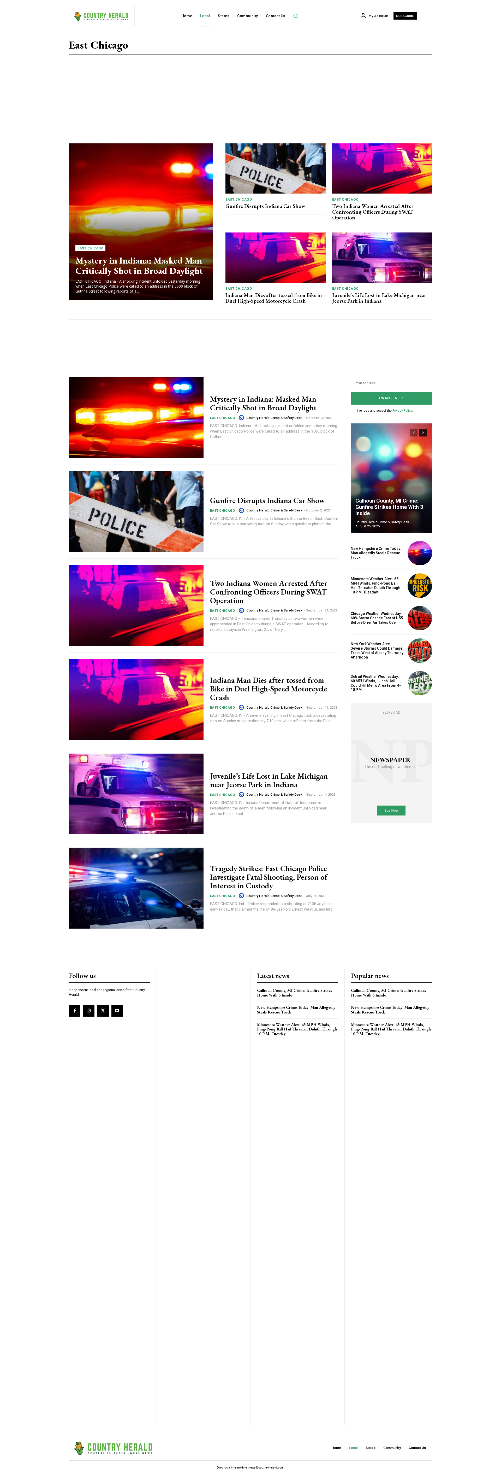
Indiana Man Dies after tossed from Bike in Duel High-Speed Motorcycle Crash (273, 298)
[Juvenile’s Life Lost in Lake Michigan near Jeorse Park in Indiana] (382, 257)
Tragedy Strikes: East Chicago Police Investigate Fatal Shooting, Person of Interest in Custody (268, 877)
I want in (388, 398)
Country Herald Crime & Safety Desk (274, 418)
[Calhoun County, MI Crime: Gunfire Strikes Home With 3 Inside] (391, 478)
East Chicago (90, 248)
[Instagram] (88, 1011)
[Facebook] (74, 1011)
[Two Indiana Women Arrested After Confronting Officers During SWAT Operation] (382, 168)
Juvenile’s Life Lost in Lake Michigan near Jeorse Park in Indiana (379, 298)
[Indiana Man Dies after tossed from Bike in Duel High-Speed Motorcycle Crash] (275, 257)
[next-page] (423, 432)
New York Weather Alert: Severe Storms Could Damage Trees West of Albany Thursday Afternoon (377, 650)
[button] (296, 16)
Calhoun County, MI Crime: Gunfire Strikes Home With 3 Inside (389, 507)
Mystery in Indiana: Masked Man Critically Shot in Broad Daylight (139, 265)
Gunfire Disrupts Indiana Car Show (265, 206)
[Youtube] (117, 1011)
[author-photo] (242, 417)
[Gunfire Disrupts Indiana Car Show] (275, 168)
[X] (103, 1011)
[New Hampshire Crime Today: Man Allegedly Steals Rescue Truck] (420, 553)
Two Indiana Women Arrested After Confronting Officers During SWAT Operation (372, 212)
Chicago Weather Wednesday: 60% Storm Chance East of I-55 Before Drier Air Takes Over (377, 618)
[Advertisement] (250, 99)
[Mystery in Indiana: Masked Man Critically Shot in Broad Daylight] (141, 221)
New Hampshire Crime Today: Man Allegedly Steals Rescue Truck (376, 553)
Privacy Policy (402, 410)
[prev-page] (414, 432)
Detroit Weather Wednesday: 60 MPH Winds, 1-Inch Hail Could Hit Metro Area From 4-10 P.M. (376, 683)
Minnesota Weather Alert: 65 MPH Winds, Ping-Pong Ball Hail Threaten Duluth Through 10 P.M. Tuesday (375, 585)
